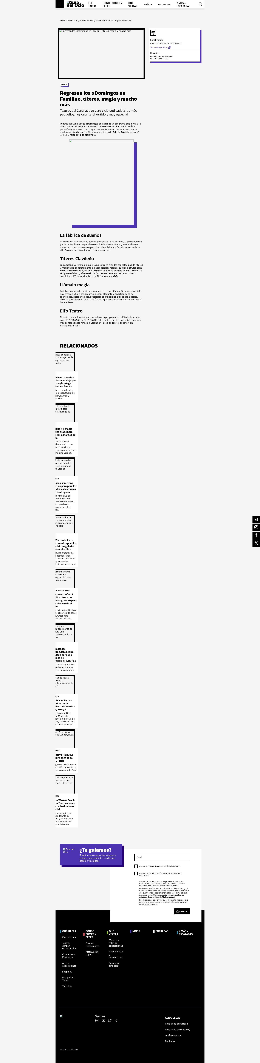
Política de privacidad (176, 1023)
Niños (70, 21)
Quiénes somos (173, 1035)
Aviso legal (172, 1017)
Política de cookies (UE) (177, 1029)
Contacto (170, 1041)
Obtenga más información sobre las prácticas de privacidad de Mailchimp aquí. (161, 896)
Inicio (62, 21)
